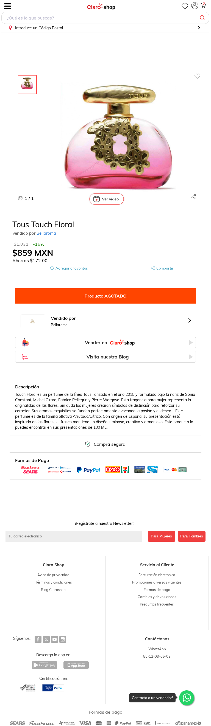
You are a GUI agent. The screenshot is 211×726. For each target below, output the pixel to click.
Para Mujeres (161, 536)
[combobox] (105, 18)
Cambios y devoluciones (157, 597)
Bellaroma (46, 233)
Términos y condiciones (53, 582)
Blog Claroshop (53, 589)
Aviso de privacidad (53, 575)
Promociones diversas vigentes (156, 582)
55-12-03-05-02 (157, 656)
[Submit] (203, 18)
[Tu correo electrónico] (75, 536)
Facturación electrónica (156, 575)
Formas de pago (157, 589)
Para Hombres (191, 536)
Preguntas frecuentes (157, 604)
